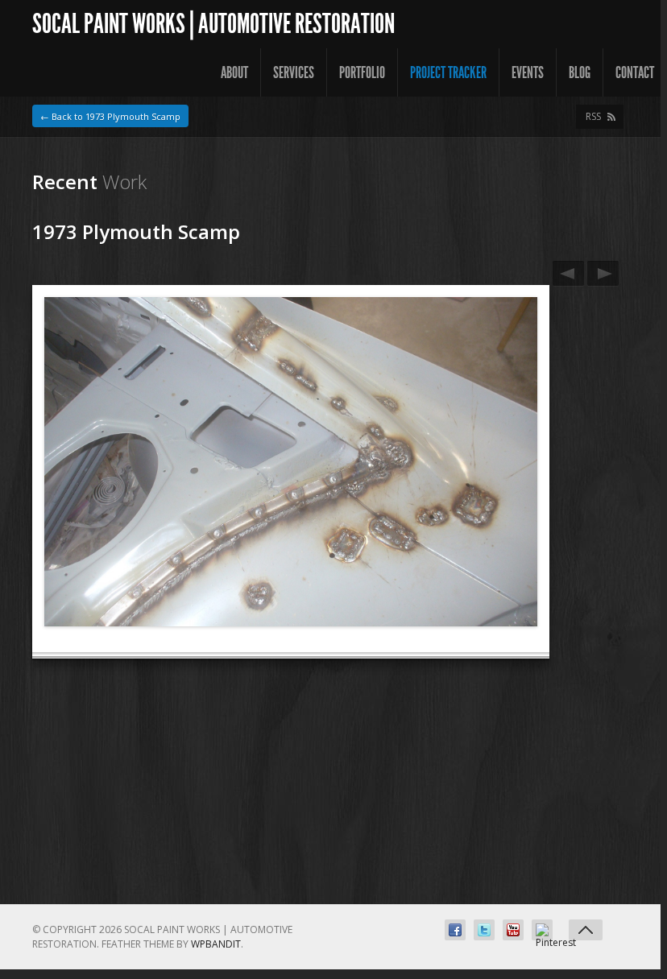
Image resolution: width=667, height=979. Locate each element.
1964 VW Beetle (568, 273)
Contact (634, 72)
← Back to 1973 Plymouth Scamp (110, 116)
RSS (593, 116)
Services (293, 72)
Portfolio (362, 72)
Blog (579, 72)
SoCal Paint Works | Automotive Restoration (213, 23)
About (234, 72)
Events (528, 72)
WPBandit (216, 944)
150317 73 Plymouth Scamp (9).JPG (603, 273)
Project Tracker (448, 72)
